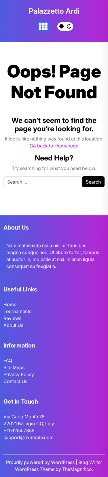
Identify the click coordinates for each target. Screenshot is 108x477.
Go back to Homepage (54, 146)
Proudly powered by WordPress (41, 462)
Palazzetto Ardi (54, 11)
